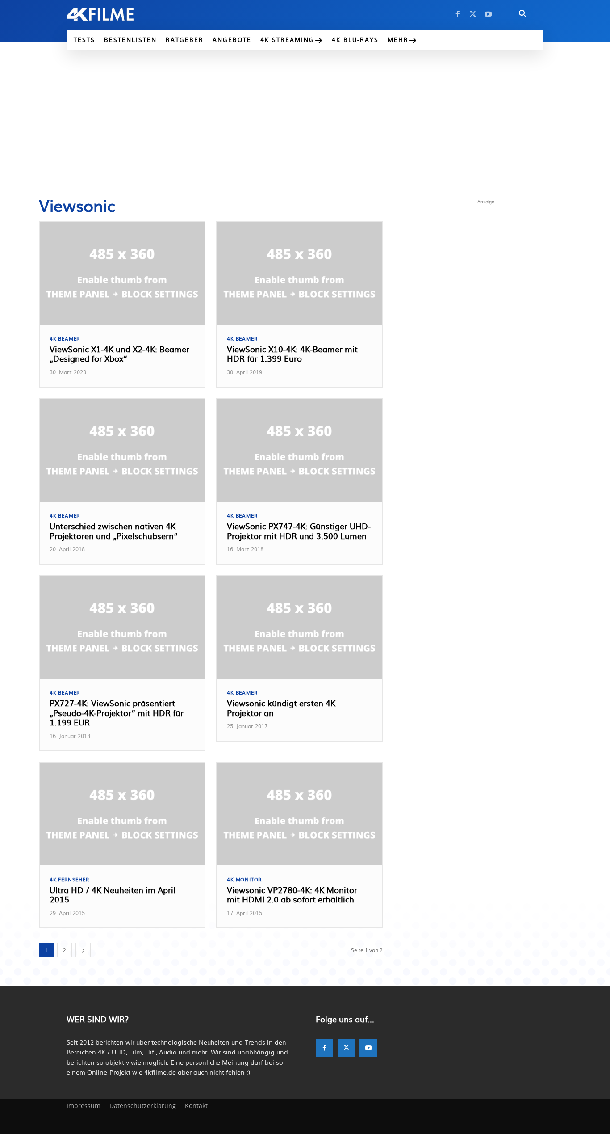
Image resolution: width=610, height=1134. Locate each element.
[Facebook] (457, 14)
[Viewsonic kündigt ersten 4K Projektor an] (299, 627)
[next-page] (83, 950)
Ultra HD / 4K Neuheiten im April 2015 (112, 895)
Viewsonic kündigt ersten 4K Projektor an (281, 708)
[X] (473, 14)
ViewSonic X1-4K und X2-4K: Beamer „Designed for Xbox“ (119, 354)
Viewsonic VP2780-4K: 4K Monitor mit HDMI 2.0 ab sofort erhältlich (292, 895)
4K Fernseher (69, 879)
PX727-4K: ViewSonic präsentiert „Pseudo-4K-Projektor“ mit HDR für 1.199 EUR (117, 712)
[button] (523, 14)
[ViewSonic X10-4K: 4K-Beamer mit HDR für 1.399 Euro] (299, 273)
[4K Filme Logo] (114, 14)
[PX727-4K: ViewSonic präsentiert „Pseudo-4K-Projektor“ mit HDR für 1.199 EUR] (122, 627)
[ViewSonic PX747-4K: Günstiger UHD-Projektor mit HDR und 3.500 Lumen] (299, 450)
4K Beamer (65, 338)
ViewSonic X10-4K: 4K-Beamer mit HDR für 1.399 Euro (292, 354)
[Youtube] (488, 14)
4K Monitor (244, 879)
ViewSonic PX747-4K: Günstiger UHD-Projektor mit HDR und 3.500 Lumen (299, 531)
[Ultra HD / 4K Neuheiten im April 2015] (122, 814)
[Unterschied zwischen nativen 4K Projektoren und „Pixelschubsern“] (122, 450)
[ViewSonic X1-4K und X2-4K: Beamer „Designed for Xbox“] (122, 273)
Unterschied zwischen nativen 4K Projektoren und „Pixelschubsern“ (114, 531)
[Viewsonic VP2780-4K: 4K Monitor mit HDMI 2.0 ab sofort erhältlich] (299, 814)
